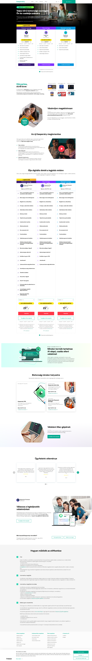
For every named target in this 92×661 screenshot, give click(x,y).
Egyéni (32, 1)
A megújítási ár (23, 566)
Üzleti (36, 1)
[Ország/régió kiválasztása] (56, 1)
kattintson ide (30, 328)
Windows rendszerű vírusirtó (36, 640)
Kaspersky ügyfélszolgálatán (37, 598)
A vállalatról (64, 635)
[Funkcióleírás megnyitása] (18, 193)
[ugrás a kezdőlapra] (21, 2)
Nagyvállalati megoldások (51, 645)
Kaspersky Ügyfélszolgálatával (62, 611)
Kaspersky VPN (19, 642)
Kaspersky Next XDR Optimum (51, 640)
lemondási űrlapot (39, 611)
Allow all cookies (81, 652)
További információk (22, 409)
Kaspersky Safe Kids (19, 640)
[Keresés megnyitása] (61, 1)
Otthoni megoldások (21, 633)
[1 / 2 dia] (45, 484)
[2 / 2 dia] (46, 484)
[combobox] (59, 1)
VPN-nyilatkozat (26, 330)
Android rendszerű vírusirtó (36, 635)
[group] (26, 472)
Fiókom (69, 1)
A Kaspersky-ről (66, 633)
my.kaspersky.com (29, 592)
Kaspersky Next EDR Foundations (52, 637)
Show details (18, 658)
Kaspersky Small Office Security (52, 635)
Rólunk (46, 1)
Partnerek (41, 1)
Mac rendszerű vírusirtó (35, 637)
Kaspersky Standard (20, 635)
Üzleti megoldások (51, 633)
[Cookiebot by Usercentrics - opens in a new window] (9, 659)
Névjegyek (64, 637)
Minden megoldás (19, 645)
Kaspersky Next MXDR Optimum (52, 642)
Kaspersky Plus (19, 637)
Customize (80, 655)
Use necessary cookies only (81, 658)
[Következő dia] (77, 472)
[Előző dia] (14, 472)
